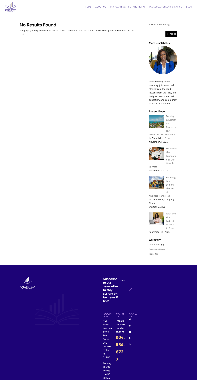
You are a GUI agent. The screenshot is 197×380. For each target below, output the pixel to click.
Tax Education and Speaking (165, 7)
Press (152, 253)
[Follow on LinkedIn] (129, 344)
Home (88, 7)
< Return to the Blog (159, 24)
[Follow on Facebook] (129, 319)
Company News (157, 249)
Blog (189, 7)
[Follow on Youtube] (129, 332)
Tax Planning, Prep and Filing (127, 7)
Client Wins (155, 244)
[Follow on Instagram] (129, 325)
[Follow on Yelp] (129, 338)
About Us (100, 7)
